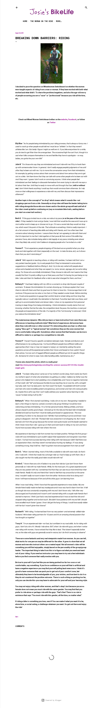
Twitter (53, 122)
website (64, 119)
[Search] (86, 7)
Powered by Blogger (53, 700)
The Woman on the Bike (41, 21)
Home (25, 21)
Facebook (72, 119)
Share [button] (16, 617)
